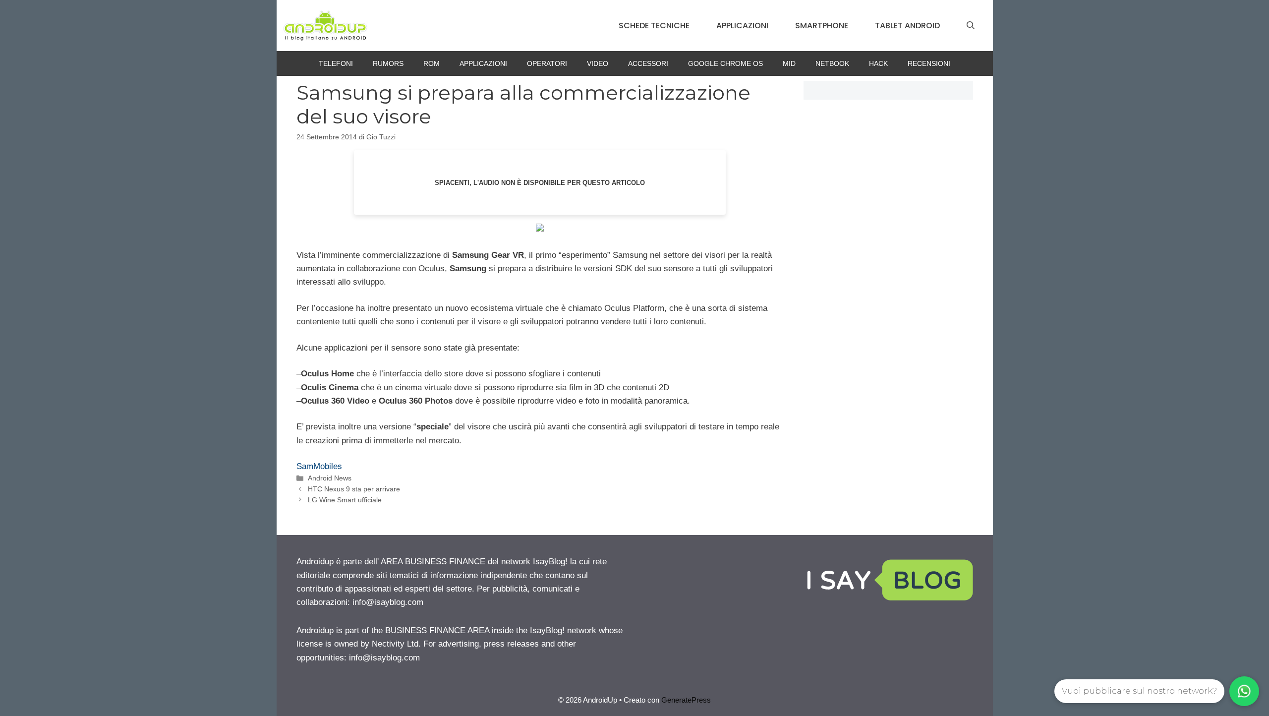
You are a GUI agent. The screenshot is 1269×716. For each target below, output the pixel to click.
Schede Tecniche (654, 25)
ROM (431, 63)
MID (789, 63)
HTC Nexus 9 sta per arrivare (354, 489)
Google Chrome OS (725, 63)
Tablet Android (907, 25)
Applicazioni (742, 25)
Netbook (832, 63)
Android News (329, 478)
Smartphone (821, 25)
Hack (878, 63)
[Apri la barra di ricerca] (970, 25)
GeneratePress (686, 700)
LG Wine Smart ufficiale (345, 500)
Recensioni (929, 63)
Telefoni (336, 63)
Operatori (547, 63)
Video (597, 63)
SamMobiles (319, 466)
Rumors (388, 63)
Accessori (648, 63)
